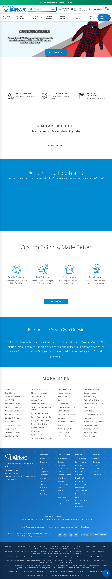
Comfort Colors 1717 (49, 560)
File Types (61, 465)
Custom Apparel (49, 17)
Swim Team (89, 411)
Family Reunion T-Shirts (41, 417)
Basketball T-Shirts (12, 414)
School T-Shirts (64, 436)
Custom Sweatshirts (20, 17)
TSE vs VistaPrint (73, 568)
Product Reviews (63, 500)
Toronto (22, 519)
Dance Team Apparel (39, 413)
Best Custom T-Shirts (88, 568)
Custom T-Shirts (6, 17)
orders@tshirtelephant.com (14, 473)
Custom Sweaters (94, 566)
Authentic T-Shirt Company (49, 546)
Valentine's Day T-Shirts (94, 421)
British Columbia (73, 519)
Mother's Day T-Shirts (67, 414)
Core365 (35, 546)
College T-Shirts (37, 400)
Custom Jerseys (56, 551)
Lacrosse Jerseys (64, 404)
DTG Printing (79, 471)
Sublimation (79, 475)
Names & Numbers (64, 475)
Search (52, 9)
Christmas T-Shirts (39, 396)
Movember (62, 418)
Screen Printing (80, 462)
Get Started (56, 301)
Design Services (80, 481)
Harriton (102, 546)
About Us (96, 459)
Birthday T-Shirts (12, 418)
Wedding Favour (91, 429)
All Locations (100, 557)
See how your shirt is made (96, 98)
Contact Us (97, 475)
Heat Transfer (80, 478)
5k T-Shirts (9, 389)
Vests (56, 554)
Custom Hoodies (32, 551)
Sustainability (97, 462)
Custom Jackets (45, 568)
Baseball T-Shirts (12, 411)
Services (78, 455)
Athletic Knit (38, 548)
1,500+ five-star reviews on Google (32, 527)
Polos (42, 468)
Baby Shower (10, 393)
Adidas (58, 548)
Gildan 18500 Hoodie (65, 560)
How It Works (80, 488)
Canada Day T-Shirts (13, 432)
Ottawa (57, 519)
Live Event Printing (81, 484)
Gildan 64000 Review (33, 560)
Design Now (103, 17)
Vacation (87, 418)
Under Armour (77, 546)
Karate (60, 400)
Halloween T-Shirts (65, 389)
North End (66, 548)
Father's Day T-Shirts (40, 424)
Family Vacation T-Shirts (41, 420)
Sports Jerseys (78, 17)
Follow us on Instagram (62, 178)
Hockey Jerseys (64, 393)
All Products (77, 554)
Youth (42, 491)
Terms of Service (14, 571)
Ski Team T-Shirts (91, 389)
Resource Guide (64, 455)
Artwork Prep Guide (45, 562)
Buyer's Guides (63, 497)
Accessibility (81, 571)
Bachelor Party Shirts (13, 396)
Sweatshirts (44, 462)
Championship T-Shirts (40, 389)
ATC (13, 546)
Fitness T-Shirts (37, 428)
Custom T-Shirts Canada (43, 566)
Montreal (43, 519)
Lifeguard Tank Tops (66, 407)
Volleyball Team (90, 425)
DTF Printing (79, 468)
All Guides (69, 562)
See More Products (56, 145)
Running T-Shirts (65, 429)
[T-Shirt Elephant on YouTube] (76, 535)
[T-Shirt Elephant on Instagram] (71, 535)
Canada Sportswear (23, 546)
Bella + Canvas (49, 548)
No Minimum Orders (31, 568)
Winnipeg (64, 519)
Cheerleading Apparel (40, 393)
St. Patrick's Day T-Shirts (94, 404)
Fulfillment (79, 507)
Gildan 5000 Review (17, 560)
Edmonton (50, 519)
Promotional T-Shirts (66, 421)
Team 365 (87, 546)
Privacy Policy (29, 571)
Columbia (75, 548)
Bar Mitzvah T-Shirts (13, 407)
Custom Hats (36, 17)
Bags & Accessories (64, 17)
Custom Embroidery (79, 566)
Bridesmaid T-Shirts (13, 425)
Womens (43, 478)
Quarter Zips (48, 554)
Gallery (95, 471)
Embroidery (79, 465)
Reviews (96, 468)
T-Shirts (43, 459)
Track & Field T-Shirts (93, 414)
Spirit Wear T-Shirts (92, 400)
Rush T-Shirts (63, 432)
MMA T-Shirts (63, 411)
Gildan (95, 546)
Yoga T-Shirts (89, 436)
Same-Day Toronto (86, 519)
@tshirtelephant (56, 172)
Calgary (36, 519)
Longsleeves (44, 471)
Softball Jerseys (90, 396)
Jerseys (42, 484)
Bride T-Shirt (10, 421)
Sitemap (71, 571)
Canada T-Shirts (11, 436)
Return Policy (41, 571)
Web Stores (91, 17)
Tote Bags (43, 494)
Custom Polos (67, 551)
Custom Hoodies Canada (62, 566)
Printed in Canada (86, 527)
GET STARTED (56, 52)
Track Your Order (81, 491)
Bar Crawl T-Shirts (12, 404)
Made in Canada (65, 554)
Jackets (42, 481)
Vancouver (29, 519)
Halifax (91, 557)
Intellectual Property (96, 571)
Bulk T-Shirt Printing (59, 568)
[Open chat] (106, 573)
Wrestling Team (90, 432)
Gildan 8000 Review (98, 560)
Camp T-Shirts (10, 429)
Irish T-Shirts (63, 396)
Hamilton (77, 557)
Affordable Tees (36, 554)
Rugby (60, 425)
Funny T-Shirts (37, 435)
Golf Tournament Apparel (41, 438)
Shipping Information (57, 571)
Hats (41, 465)
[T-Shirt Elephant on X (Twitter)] (60, 535)
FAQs (59, 504)
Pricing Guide (59, 562)
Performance (44, 475)
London (84, 557)
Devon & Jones (65, 546)
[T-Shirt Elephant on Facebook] (65, 535)
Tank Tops (44, 488)
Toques (93, 551)
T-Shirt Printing (80, 459)
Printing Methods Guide (82, 560)
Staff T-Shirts (89, 407)
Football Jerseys (37, 431)
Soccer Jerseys (90, 393)
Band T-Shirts (10, 400)
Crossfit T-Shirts (38, 404)
